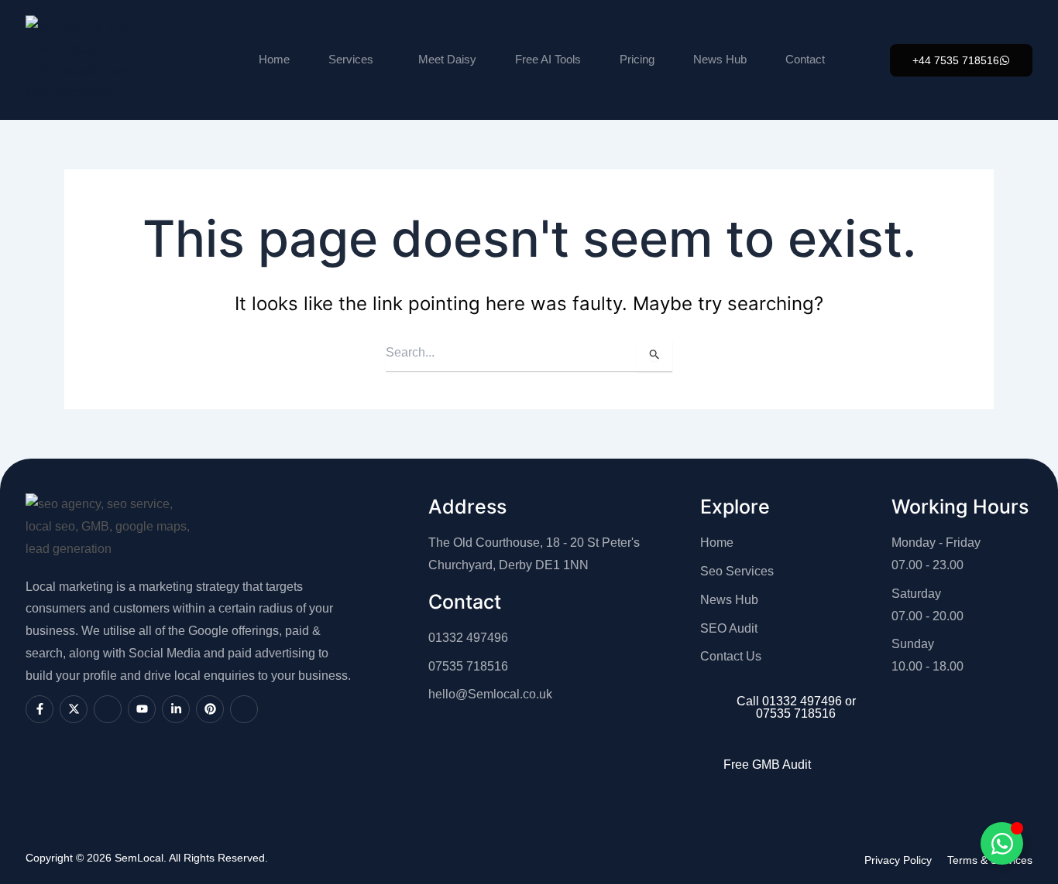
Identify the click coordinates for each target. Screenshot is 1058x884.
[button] (961, 60)
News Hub (720, 59)
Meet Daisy (447, 59)
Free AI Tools (548, 59)
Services (350, 59)
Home (274, 59)
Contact (805, 59)
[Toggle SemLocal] (1002, 843)
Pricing (637, 59)
